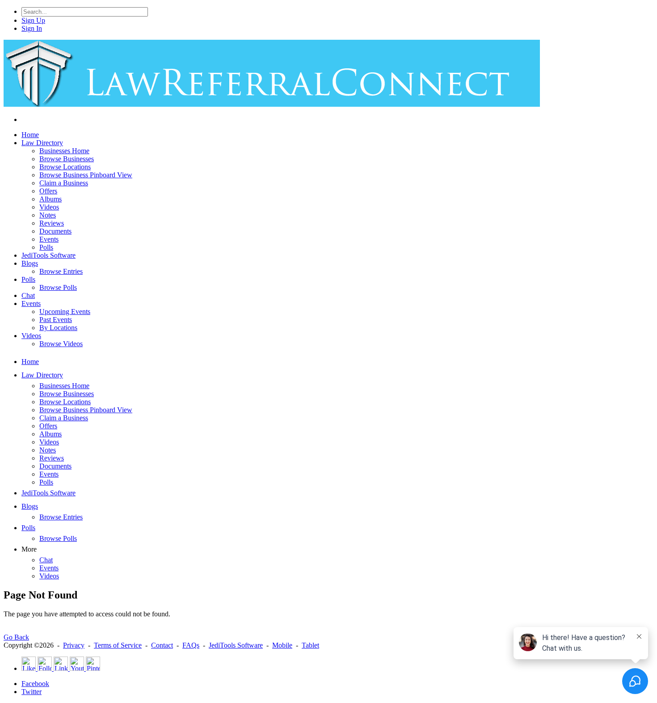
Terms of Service (118, 645)
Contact (162, 645)
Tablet (310, 645)
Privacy (73, 645)
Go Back (16, 637)
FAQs (190, 645)
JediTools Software (236, 645)
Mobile (282, 645)
